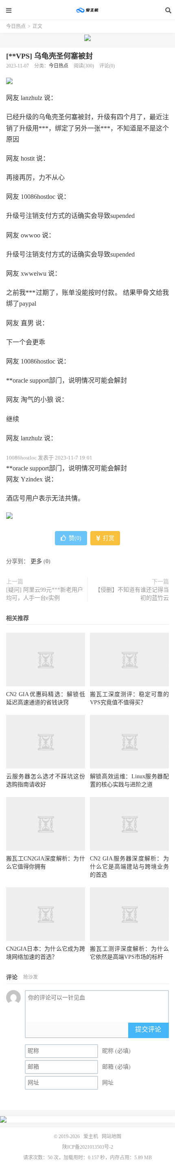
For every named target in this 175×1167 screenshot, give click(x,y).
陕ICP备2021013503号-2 (87, 1147)
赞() (75, 538)
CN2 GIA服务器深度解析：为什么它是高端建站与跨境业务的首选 (129, 867)
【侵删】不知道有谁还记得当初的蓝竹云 (132, 594)
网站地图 (111, 1136)
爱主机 (87, 10)
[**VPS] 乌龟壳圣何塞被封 (49, 56)
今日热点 (16, 26)
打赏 (107, 538)
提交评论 (148, 1029)
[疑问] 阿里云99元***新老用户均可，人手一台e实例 (44, 594)
